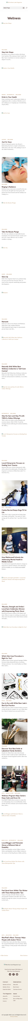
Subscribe (15, 984)
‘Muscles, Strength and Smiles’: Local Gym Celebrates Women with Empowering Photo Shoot (13, 609)
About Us (5, 996)
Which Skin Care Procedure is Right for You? (12, 657)
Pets (3, 507)
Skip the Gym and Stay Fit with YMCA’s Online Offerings (13, 417)
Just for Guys (7, 142)
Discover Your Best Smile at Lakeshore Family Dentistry (12, 749)
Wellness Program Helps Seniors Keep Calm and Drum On (14, 797)
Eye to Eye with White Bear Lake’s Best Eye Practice (14, 704)
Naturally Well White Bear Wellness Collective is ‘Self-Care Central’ (14, 368)
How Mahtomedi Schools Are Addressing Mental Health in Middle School (12, 559)
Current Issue (16, 996)
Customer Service (17, 989)
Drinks (4, 94)
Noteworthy (10, 94)
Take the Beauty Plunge (10, 232)
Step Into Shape (7, 52)
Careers (5, 1001)
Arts (3, 793)
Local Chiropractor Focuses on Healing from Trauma (13, 464)
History (4, 139)
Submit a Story (6, 987)
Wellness (4, 49)
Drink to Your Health (9, 97)
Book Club (5, 840)
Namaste (5, 322)
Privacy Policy (14, 1016)
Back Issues (16, 987)
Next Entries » (24, 955)
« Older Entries (4, 955)
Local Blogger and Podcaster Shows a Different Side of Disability (12, 845)
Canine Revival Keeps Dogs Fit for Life (14, 511)
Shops (3, 274)
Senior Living (9, 793)
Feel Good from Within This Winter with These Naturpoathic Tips (14, 891)
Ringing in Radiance (9, 187)
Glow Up (5, 277)
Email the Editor (7, 989)
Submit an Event (7, 984)
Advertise (5, 998)
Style (3, 700)
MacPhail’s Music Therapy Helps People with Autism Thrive (14, 938)
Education (5, 554)
